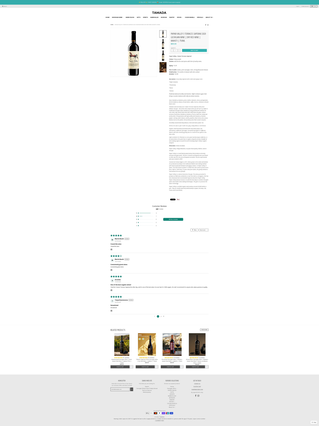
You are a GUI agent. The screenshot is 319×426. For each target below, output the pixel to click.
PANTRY (172, 400)
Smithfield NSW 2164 (197, 389)
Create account (305, 6)
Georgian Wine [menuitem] (117, 17)
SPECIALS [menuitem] (200, 17)
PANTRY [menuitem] (171, 17)
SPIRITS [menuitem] (145, 17)
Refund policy (147, 392)
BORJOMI (172, 398)
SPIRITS (172, 394)
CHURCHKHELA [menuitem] (189, 17)
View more (204, 329)
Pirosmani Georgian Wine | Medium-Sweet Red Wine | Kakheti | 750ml (172, 360)
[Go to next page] (164, 316)
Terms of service (147, 390)
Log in (297, 6)
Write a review (173, 219)
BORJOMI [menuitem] (164, 17)
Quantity (173, 48)
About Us (171, 407)
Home (111, 24)
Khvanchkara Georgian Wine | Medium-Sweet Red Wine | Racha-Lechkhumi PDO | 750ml (197, 361)
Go (131, 389)
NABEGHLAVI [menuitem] (154, 17)
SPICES (171, 401)
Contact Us (197, 383)
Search (147, 386)
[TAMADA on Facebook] (205, 25)
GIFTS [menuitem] (138, 17)
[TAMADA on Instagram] (208, 25)
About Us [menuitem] (209, 17)
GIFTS (172, 392)
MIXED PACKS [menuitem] (130, 17)
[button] (146, 213)
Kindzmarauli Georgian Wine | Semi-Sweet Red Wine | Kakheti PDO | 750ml (121, 361)
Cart (314, 6)
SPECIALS (172, 405)
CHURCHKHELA (172, 403)
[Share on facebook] (111, 249)
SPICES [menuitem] (179, 17)
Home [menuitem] (107, 17)
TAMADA (159, 12)
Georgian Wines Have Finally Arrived (146, 388)
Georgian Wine (171, 388)
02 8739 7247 (197, 386)
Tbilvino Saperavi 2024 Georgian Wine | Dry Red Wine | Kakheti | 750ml (147, 360)
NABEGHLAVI (172, 396)
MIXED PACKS (172, 390)
